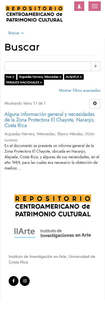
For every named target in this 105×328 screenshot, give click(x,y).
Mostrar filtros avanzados (80, 90)
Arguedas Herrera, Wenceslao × (40, 77)
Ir (96, 66)
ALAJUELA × (74, 77)
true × (10, 77)
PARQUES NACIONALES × (24, 82)
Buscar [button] (14, 33)
